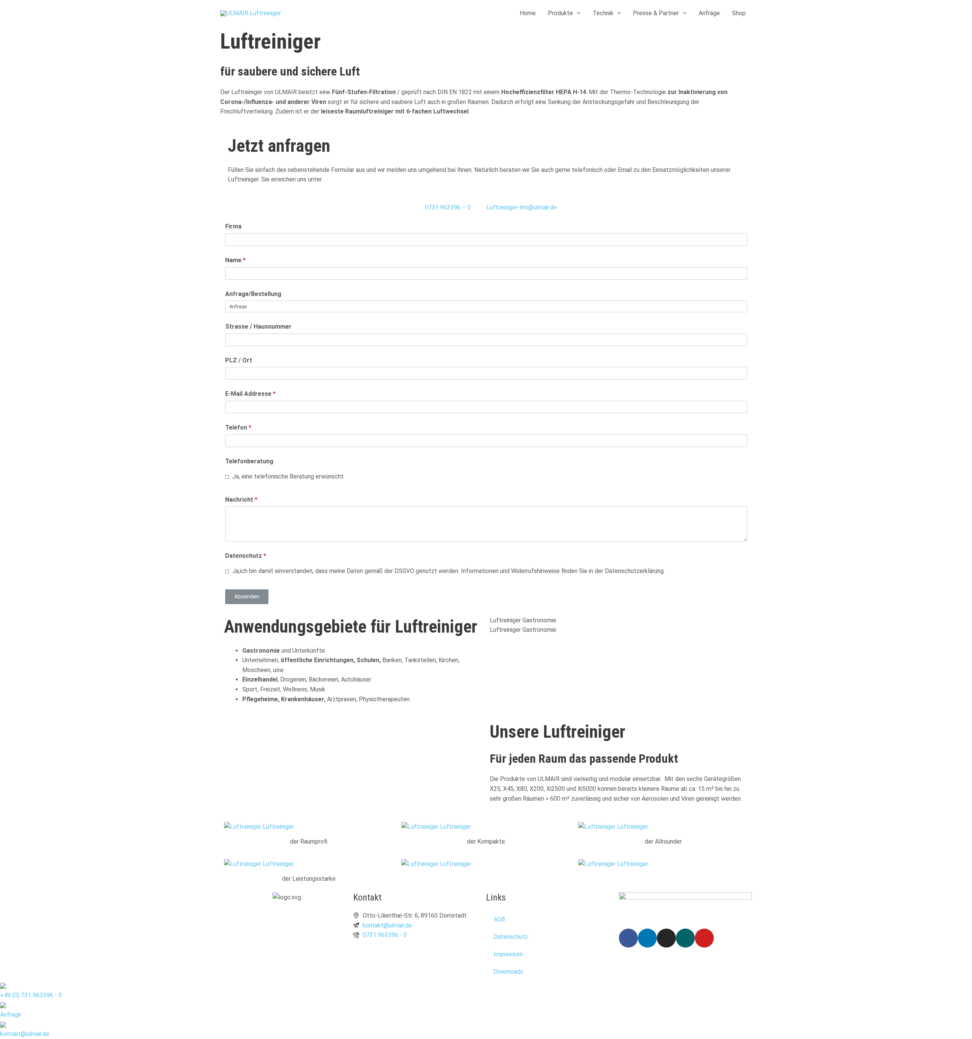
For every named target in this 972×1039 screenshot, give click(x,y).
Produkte (560, 13)
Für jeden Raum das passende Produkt (584, 758)
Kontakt (367, 897)
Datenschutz (245, 555)
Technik (603, 13)
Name (235, 260)
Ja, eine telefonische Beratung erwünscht (287, 476)
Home (528, 13)
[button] (577, 13)
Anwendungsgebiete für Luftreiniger (350, 626)
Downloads (508, 971)
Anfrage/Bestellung (253, 294)
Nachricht (241, 499)
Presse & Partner (656, 13)
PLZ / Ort (238, 360)
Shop (739, 13)
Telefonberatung (249, 461)
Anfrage (709, 13)
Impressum (508, 954)
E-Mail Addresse (250, 393)
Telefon (238, 427)
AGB (499, 919)
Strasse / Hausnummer (258, 326)
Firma (233, 226)
